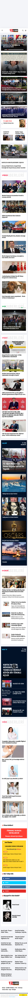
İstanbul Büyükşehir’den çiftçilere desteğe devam (13, 236)
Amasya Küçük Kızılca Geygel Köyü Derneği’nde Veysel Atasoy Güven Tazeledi (13, 167)
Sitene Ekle (5, 989)
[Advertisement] (14, 14)
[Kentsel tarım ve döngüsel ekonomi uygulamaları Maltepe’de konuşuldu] (20, 137)
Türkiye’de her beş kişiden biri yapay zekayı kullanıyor (18, 603)
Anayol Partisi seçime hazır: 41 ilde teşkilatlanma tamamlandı (12, 355)
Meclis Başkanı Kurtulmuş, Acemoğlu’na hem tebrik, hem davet (13, 256)
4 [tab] (21, 307)
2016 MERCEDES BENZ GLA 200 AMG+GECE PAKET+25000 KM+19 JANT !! (13, 860)
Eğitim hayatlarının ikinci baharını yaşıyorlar (11, 216)
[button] (25, 30)
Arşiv (10, 989)
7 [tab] (24, 307)
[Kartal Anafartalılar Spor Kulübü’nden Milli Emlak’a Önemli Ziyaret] (14, 99)
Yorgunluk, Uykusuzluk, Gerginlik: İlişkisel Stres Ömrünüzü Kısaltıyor (14, 742)
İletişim (14, 989)
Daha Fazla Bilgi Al (12, 996)
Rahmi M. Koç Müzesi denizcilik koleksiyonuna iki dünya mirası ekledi (18, 614)
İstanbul (4, 562)
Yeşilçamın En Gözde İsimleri (10, 517)
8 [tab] (25, 307)
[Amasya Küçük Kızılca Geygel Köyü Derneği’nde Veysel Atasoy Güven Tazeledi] (14, 84)
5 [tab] (22, 307)
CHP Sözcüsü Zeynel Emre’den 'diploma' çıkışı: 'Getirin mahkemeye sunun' (13, 434)
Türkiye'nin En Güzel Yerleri (9, 494)
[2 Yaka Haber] (14, 983)
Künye (3, 987)
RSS (16, 987)
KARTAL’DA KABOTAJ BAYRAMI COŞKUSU (13, 162)
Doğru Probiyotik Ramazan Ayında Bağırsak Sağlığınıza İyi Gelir (18, 636)
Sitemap (20, 987)
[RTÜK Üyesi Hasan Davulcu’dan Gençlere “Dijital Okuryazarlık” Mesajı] (14, 112)
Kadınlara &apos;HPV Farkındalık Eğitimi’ (17, 624)
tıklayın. (20, 836)
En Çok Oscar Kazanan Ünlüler (10, 540)
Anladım (23, 994)
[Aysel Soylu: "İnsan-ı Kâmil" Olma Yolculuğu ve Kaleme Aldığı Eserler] (14, 64)
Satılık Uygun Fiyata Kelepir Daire (12, 854)
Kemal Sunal (15, 904)
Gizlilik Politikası (10, 987)
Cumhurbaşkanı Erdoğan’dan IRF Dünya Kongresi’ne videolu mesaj (12, 277)
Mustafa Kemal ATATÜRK (16, 916)
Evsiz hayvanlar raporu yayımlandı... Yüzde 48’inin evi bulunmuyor (13, 297)
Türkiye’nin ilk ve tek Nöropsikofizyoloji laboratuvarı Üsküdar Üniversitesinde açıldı (13, 591)
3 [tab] (20, 307)
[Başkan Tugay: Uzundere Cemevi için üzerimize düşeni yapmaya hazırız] (8, 137)
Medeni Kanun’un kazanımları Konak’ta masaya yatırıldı (13, 196)
